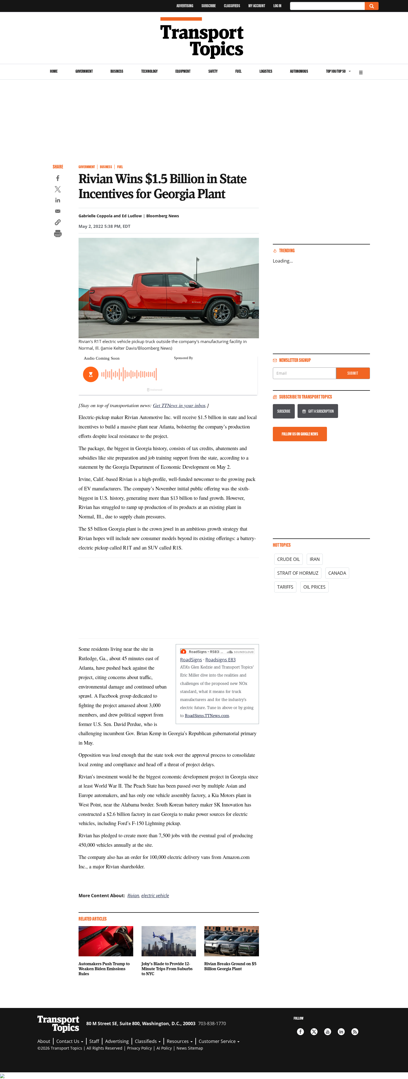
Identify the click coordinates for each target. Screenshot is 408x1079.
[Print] (58, 234)
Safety (213, 71)
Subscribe (209, 5)
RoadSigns (191, 660)
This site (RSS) (354, 1031)
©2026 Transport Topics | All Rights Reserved (79, 1048)
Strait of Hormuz (297, 573)
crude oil (288, 559)
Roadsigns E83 (220, 660)
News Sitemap (190, 1048)
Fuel (238, 71)
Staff (94, 1041)
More (361, 71)
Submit (352, 373)
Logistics (266, 71)
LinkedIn (341, 1031)
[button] (58, 223)
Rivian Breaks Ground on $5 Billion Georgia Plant (230, 966)
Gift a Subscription (321, 411)
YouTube (327, 1031)
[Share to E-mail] (58, 212)
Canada (337, 573)
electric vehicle (155, 895)
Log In (277, 5)
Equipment (182, 71)
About (43, 1041)
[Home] (204, 38)
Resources (178, 1041)
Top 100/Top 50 (336, 71)
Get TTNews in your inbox (179, 405)
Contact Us (68, 1041)
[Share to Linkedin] (58, 201)
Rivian (133, 895)
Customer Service (218, 1041)
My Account (256, 5)
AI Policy (164, 1048)
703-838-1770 (212, 1023)
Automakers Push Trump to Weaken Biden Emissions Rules (104, 968)
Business (116, 71)
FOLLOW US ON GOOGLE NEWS (300, 434)
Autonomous (299, 71)
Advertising (185, 5)
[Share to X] (58, 190)
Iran (315, 559)
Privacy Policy (139, 1048)
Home (53, 71)
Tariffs (285, 587)
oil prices (314, 587)
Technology (149, 71)
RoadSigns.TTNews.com (207, 715)
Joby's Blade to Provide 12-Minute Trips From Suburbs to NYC (167, 968)
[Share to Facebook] (58, 179)
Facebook (300, 1031)
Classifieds (232, 5)
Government (84, 71)
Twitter (314, 1031)
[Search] (372, 6)
